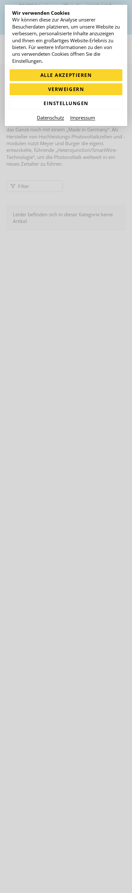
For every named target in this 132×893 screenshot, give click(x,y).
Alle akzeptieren (66, 75)
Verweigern (66, 89)
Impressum (82, 117)
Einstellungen (66, 103)
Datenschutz (50, 117)
